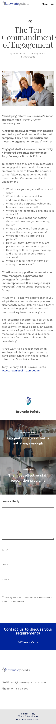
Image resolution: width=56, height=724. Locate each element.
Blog (29, 21)
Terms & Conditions (28, 716)
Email (5, 565)
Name (5, 550)
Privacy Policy (28, 714)
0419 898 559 (19, 688)
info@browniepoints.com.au (28, 682)
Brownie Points (20, 53)
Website (5, 579)
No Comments (28, 57)
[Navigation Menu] (52, 3)
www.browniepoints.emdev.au (21, 370)
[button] (28, 642)
